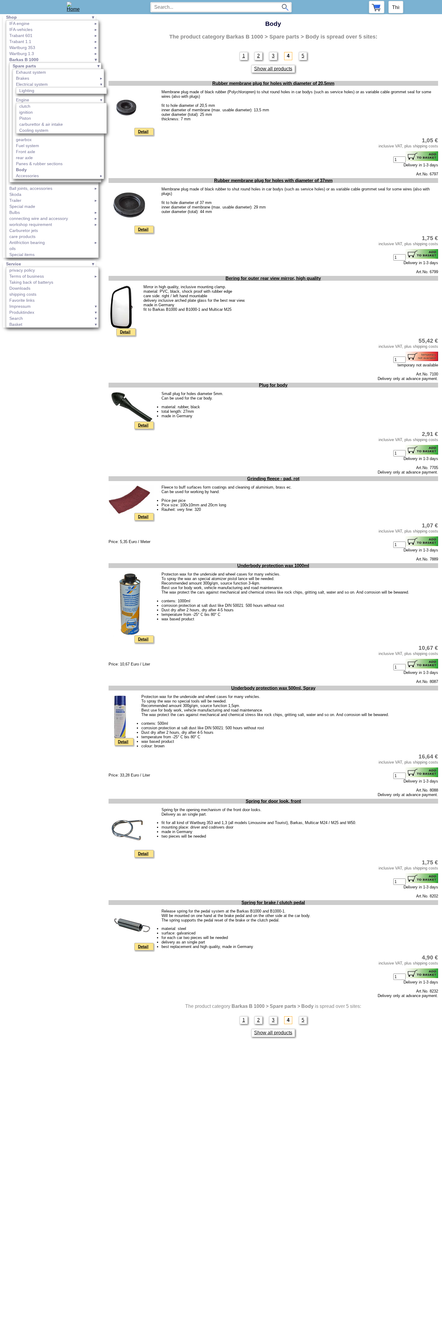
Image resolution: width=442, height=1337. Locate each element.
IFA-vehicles (20, 29)
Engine (22, 99)
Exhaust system (31, 72)
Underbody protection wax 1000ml (273, 565)
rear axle (24, 157)
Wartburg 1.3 (21, 53)
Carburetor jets (23, 230)
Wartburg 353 (22, 47)
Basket (15, 324)
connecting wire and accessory (38, 218)
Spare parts (24, 65)
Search (16, 318)
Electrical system (32, 84)
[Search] (285, 7)
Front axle (25, 151)
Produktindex (21, 312)
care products (22, 236)
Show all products (273, 68)
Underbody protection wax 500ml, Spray (273, 688)
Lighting (26, 90)
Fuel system (27, 145)
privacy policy (22, 270)
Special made (22, 206)
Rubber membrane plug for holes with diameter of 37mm (273, 180)
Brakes (22, 78)
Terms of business (26, 276)
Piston (25, 118)
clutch (24, 106)
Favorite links (22, 300)
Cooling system (33, 130)
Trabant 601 (20, 35)
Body (21, 169)
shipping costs (22, 294)
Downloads (19, 288)
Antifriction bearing (27, 242)
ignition (26, 112)
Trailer (15, 200)
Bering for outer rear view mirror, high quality (273, 278)
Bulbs (14, 212)
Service (13, 263)
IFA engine (19, 23)
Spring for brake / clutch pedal (273, 902)
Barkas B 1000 (23, 59)
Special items (22, 254)
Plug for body (273, 385)
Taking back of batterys (31, 282)
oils (12, 248)
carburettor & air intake (41, 124)
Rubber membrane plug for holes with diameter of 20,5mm (273, 83)
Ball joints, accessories (30, 188)
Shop (11, 17)
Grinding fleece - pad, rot (273, 478)
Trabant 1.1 (20, 41)
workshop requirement (30, 224)
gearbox (24, 139)
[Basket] (376, 7)
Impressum (20, 306)
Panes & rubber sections (39, 163)
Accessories (27, 175)
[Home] (75, 7)
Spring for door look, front (273, 801)
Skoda (15, 194)
